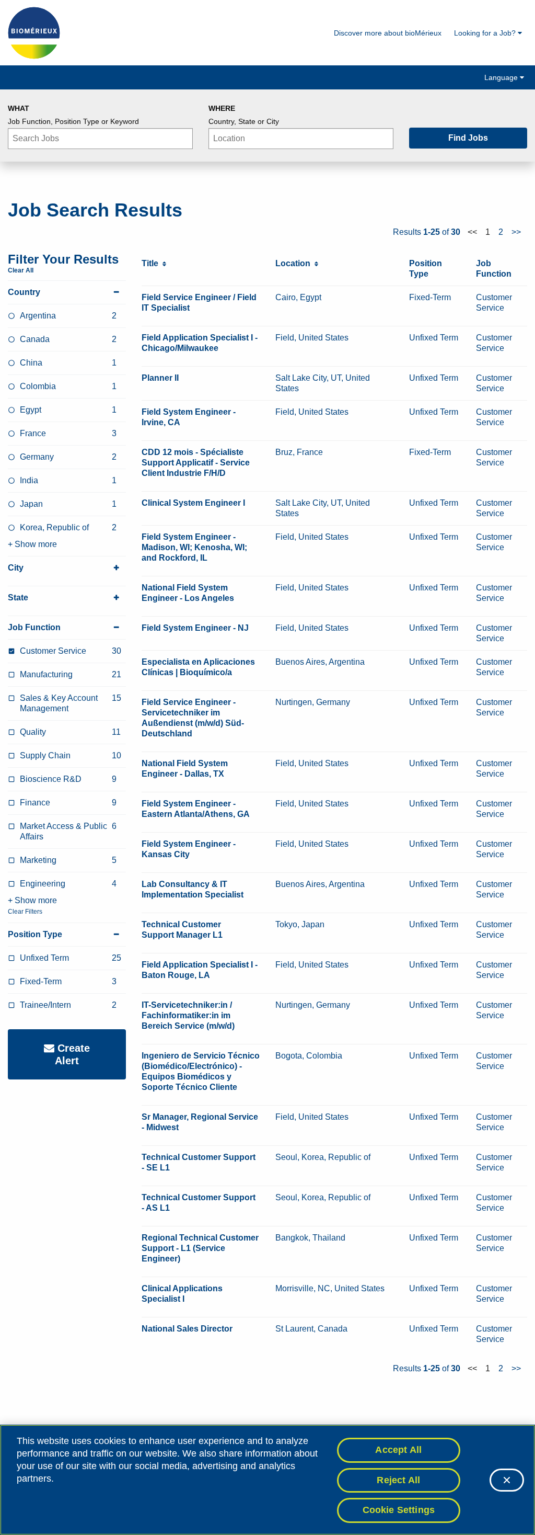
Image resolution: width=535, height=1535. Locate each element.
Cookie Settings (399, 1510)
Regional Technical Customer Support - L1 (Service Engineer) (200, 1248)
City (16, 567)
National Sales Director (187, 1328)
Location (295, 263)
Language (502, 77)
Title (152, 263)
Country (24, 292)
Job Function (34, 627)
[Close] (507, 1480)
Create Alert (72, 1054)
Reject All (398, 1480)
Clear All (20, 270)
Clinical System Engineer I (193, 502)
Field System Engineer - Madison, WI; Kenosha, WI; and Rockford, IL (194, 547)
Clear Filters (25, 911)
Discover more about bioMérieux (387, 33)
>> (516, 232)
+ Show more (32, 544)
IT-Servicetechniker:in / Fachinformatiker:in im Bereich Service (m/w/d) (188, 1015)
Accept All (398, 1450)
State (18, 597)
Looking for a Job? (486, 33)
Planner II (160, 377)
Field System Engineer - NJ (195, 627)
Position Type (35, 934)
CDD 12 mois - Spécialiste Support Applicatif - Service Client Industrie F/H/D (196, 462)
